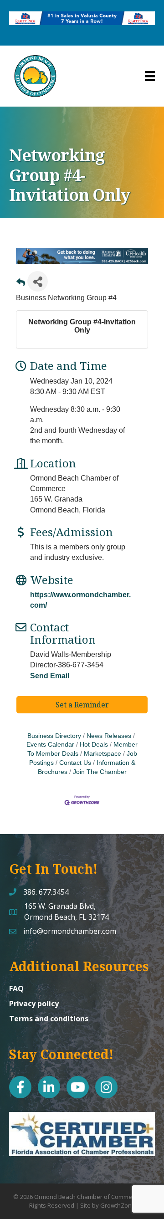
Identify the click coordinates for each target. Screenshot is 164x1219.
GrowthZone (117, 1205)
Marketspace (102, 753)
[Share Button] (37, 281)
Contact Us (75, 762)
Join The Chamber (100, 771)
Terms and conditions (48, 1019)
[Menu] (149, 76)
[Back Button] (20, 284)
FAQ (16, 988)
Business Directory (54, 735)
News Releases (109, 735)
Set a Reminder (82, 705)
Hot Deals (94, 744)
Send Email (49, 676)
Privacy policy (34, 1004)
